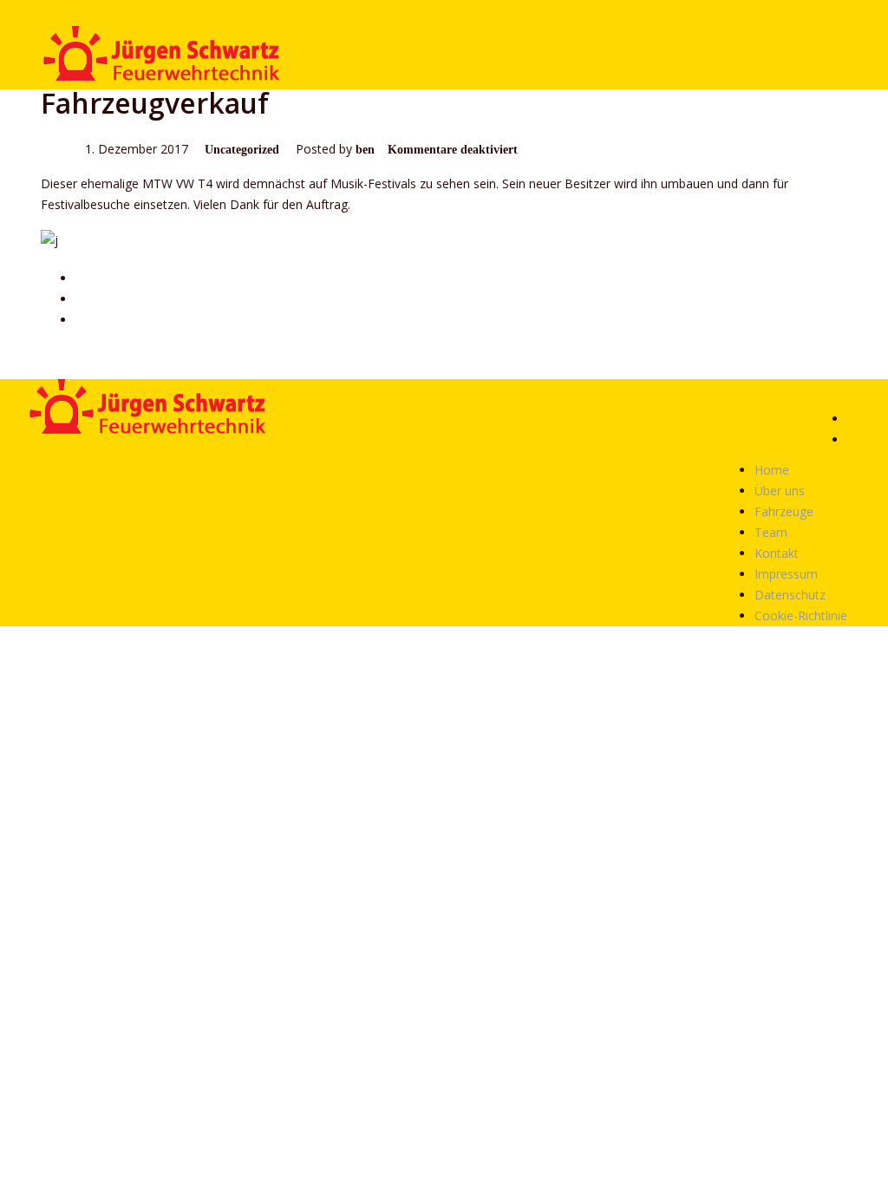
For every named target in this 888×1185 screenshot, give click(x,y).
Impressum (786, 574)
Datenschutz (790, 594)
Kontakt (776, 553)
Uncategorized (242, 149)
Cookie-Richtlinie (800, 615)
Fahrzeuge (783, 511)
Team (770, 532)
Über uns (779, 490)
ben (365, 149)
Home (771, 470)
